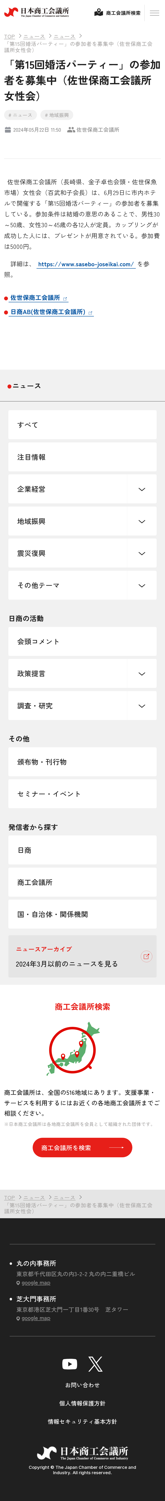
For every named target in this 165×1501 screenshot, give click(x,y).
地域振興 (31, 521)
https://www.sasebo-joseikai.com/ (86, 263)
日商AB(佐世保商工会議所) (48, 311)
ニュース (26, 385)
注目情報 (31, 457)
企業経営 (31, 489)
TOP (148, 1177)
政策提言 (31, 673)
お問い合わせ (82, 1385)
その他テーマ (38, 585)
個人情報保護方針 (82, 1403)
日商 (24, 850)
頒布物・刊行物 (42, 762)
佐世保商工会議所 (35, 297)
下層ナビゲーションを (142, 488)
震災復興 (31, 553)
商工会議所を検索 (66, 1147)
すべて (27, 424)
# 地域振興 (57, 114)
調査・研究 (35, 705)
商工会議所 (35, 882)
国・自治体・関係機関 (52, 914)
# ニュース (20, 114)
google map (36, 1282)
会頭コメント (38, 641)
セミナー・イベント (49, 793)
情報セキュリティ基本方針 (82, 1421)
